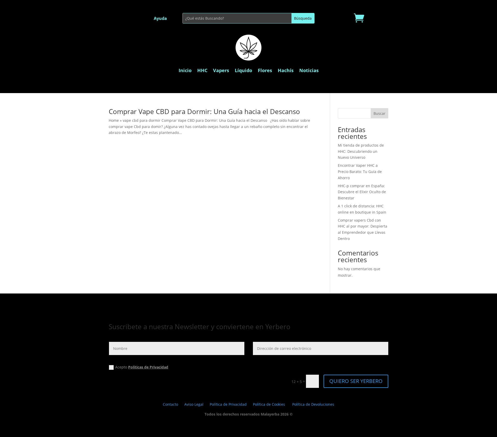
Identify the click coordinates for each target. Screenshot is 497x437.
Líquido (243, 70)
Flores (265, 70)
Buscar (379, 113)
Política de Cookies (269, 404)
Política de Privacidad (228, 404)
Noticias (309, 70)
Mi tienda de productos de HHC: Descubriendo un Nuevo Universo (361, 151)
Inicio (185, 70)
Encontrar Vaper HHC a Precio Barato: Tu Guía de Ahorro (360, 171)
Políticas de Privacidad (148, 367)
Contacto (170, 404)
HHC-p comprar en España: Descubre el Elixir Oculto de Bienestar (362, 192)
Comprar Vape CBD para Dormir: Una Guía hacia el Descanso (204, 111)
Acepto (141, 367)
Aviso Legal (193, 404)
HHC (202, 70)
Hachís (286, 70)
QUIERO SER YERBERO (356, 381)
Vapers (221, 70)
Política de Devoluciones (313, 404)
